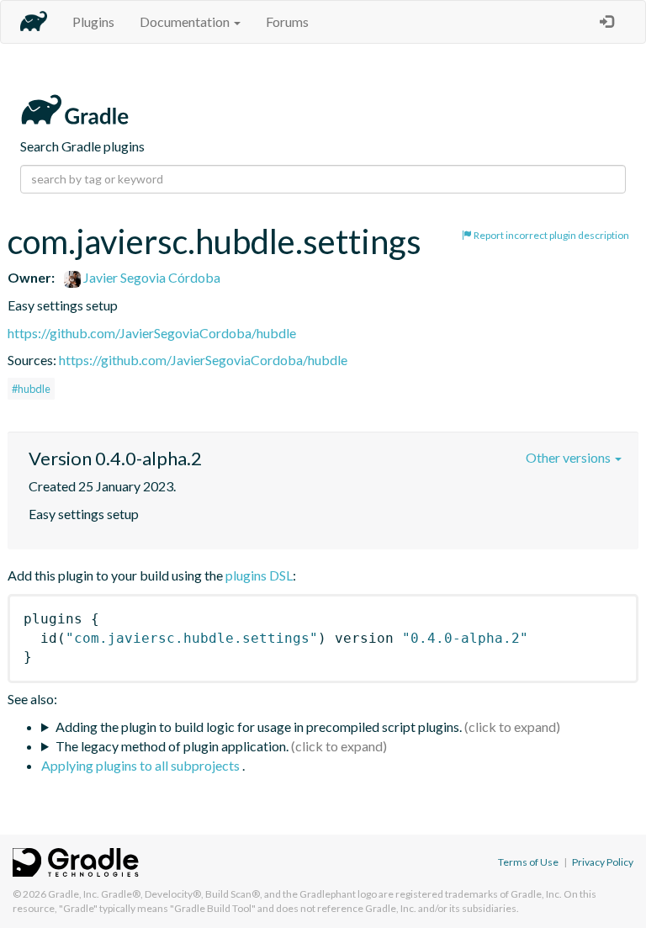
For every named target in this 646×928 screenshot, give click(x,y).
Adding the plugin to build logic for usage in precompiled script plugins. (259, 726)
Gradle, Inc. (73, 894)
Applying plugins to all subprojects (141, 765)
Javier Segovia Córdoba (150, 277)
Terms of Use (528, 862)
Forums (287, 21)
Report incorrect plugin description (550, 235)
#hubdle (31, 388)
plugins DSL (259, 575)
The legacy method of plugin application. (172, 746)
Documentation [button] (186, 21)
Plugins (93, 21)
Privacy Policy (602, 862)
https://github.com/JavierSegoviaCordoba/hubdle (152, 333)
